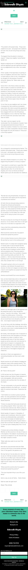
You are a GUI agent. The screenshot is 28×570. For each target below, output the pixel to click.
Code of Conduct (14, 537)
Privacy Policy (14, 534)
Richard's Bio (14, 522)
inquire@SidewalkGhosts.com (14, 546)
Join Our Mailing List (6, 550)
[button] (14, 10)
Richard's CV (14, 524)
